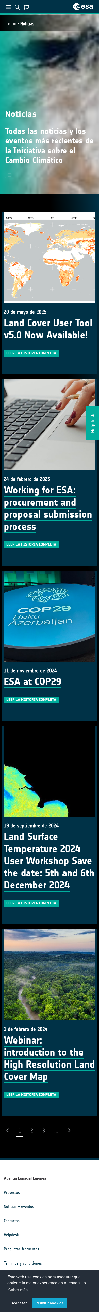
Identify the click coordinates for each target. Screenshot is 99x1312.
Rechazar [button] (19, 1303)
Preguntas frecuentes (21, 1249)
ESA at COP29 (32, 682)
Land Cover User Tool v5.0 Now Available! (48, 329)
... (56, 1131)
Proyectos (12, 1192)
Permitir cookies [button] (49, 1303)
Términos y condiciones (23, 1263)
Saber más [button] (18, 1290)
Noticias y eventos (19, 1206)
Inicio (11, 23)
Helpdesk (11, 1234)
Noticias (27, 23)
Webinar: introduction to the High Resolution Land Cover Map (49, 1058)
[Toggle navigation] (9, 175)
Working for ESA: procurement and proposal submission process (48, 508)
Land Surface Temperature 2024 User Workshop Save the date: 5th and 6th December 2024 (49, 861)
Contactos (12, 1220)
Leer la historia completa (31, 353)
